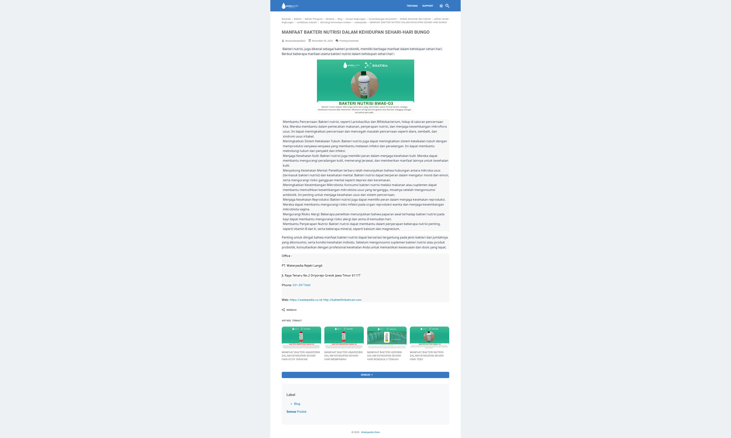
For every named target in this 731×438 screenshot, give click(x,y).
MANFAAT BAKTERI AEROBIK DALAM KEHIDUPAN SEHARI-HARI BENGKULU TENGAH (384, 356)
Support (427, 5)
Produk (296, 411)
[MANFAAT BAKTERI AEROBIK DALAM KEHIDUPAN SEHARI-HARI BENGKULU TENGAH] (387, 338)
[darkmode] (441, 5)
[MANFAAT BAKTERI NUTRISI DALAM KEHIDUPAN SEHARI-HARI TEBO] (429, 338)
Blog (297, 404)
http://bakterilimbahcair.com (342, 300)
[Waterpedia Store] (290, 6)
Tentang (412, 5)
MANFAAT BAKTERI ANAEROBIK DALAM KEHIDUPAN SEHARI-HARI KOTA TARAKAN (301, 356)
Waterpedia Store (370, 432)
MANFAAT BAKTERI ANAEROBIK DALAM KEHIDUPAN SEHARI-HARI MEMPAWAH (343, 356)
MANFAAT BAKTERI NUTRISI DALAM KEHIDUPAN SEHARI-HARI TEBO (427, 356)
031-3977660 (301, 285)
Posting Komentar (349, 40)
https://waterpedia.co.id (306, 300)
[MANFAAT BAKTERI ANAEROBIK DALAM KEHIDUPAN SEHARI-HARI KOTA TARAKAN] (301, 338)
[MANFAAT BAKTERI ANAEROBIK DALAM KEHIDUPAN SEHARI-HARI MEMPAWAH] (344, 338)
